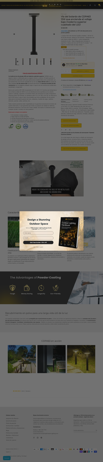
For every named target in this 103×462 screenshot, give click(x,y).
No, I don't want (38, 247)
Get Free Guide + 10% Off (38, 242)
